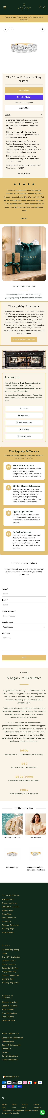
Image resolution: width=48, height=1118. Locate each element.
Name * (5, 589)
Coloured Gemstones (10, 925)
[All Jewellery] (35, 823)
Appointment (7, 622)
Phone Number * (9, 611)
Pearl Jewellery (8, 1017)
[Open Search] (41, 7)
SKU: (20, 173)
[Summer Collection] (12, 823)
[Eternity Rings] (12, 853)
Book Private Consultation (24, 339)
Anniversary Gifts (9, 918)
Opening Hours (8, 1041)
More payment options (24, 102)
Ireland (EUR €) (11, 1077)
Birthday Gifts (8, 899)
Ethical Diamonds (9, 964)
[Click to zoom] (42, 29)
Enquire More (24, 108)
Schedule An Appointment (12, 1038)
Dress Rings (6, 914)
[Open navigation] (7, 7)
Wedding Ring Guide (10, 983)
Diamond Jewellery (9, 1002)
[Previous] (5, 29)
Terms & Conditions (10, 1056)
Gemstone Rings (8, 1020)
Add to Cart (24, 90)
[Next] (11, 29)
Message (6, 633)
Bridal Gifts (6, 921)
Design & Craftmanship (11, 1045)
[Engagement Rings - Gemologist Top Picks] (35, 853)
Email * (5, 600)
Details (8, 115)
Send (24, 658)
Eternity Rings (7, 910)
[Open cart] (44, 7)
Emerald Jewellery (9, 1013)
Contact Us (6, 1049)
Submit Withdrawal (10, 1060)
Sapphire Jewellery (9, 1006)
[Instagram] (3, 1098)
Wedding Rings (8, 929)
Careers (5, 1052)
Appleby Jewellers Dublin (27, 1110)
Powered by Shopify (10, 1113)
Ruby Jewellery (8, 932)
